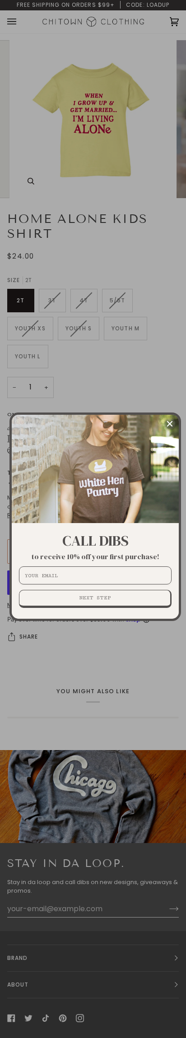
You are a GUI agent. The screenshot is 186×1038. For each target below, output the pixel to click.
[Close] (169, 423)
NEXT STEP (95, 598)
